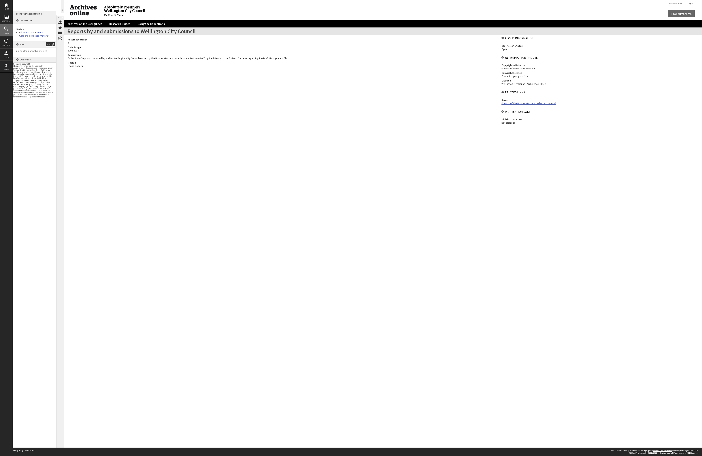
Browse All (6, 21)
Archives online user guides (85, 24)
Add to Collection (60, 27)
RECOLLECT (633, 453)
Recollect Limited (666, 453)
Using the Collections (151, 24)
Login (6, 57)
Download (60, 22)
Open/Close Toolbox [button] (62, 6)
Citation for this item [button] (60, 38)
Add (49, 44)
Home (6, 9)
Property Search (681, 14)
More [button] (6, 69)
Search (6, 33)
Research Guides (119, 24)
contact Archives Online (662, 450)
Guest (679, 3)
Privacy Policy (18, 450)
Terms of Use (29, 450)
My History (6, 45)
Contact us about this (60, 33)
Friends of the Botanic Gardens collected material (34, 34)
